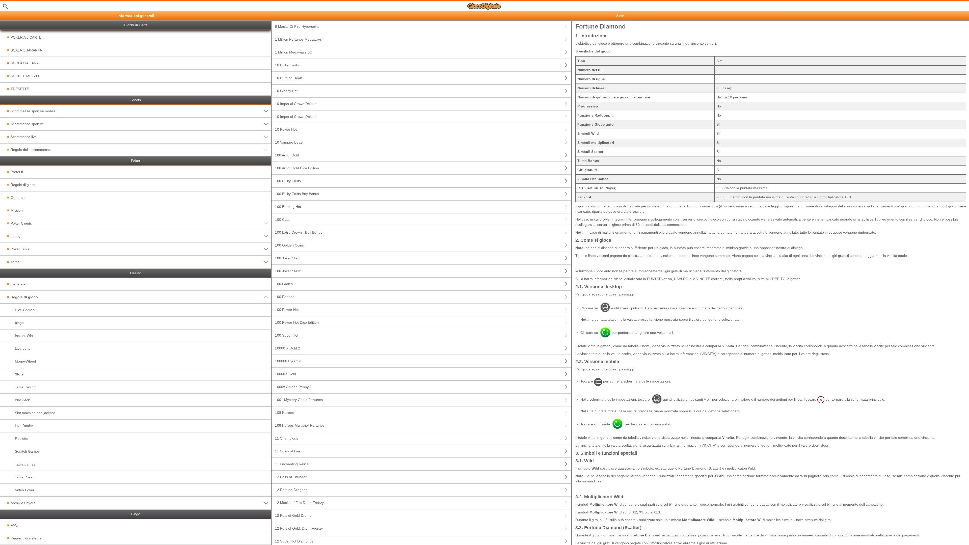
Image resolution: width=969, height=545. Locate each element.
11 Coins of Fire (287, 451)
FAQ (14, 525)
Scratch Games (27, 451)
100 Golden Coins (289, 245)
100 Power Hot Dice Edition (297, 322)
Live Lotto (23, 348)
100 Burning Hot (288, 207)
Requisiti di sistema (26, 538)
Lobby (15, 236)
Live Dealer (24, 426)
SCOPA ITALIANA (25, 63)
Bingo (135, 514)
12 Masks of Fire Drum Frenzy (299, 503)
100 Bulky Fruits (288, 181)
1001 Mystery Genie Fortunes (299, 400)
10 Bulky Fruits (287, 65)
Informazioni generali (136, 16)
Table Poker (24, 477)
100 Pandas (284, 297)
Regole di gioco (23, 185)
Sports (135, 100)
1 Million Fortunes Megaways (298, 39)
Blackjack (22, 400)
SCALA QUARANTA (26, 50)
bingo (19, 323)
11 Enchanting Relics (291, 464)
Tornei (15, 262)
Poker (135, 161)
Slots (19, 374)
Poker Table (20, 249)
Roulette (21, 439)
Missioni (17, 210)
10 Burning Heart (288, 78)
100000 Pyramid (288, 361)
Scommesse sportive (27, 124)
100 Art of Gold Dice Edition (297, 168)
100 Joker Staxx (288, 258)
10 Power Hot (286, 129)
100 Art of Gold (287, 155)
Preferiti (17, 172)
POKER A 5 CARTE (26, 37)
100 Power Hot (287, 310)
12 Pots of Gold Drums (293, 515)
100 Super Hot (286, 335)
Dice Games (25, 310)
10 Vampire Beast (289, 142)
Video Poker (24, 490)
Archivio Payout (23, 503)
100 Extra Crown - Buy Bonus (298, 232)
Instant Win (24, 336)
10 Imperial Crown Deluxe (295, 104)
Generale (18, 198)
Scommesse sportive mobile (33, 111)
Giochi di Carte (136, 25)
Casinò (135, 273)
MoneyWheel (25, 361)
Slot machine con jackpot (35, 413)
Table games (25, 464)
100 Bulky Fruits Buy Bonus (297, 194)
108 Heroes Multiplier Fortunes (300, 425)
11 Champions (286, 438)
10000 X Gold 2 (287, 348)
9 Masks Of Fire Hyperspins (297, 26)
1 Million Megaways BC (293, 52)
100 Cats (282, 219)
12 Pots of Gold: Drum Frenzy (299, 528)
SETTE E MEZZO (25, 76)
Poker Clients (21, 223)
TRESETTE (20, 89)
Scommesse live (24, 137)
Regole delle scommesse (31, 150)
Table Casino (25, 387)
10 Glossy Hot (286, 91)
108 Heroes (284, 413)
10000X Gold (285, 374)
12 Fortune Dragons (291, 490)
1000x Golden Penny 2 (293, 387)
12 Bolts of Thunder (291, 477)
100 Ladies (284, 284)
